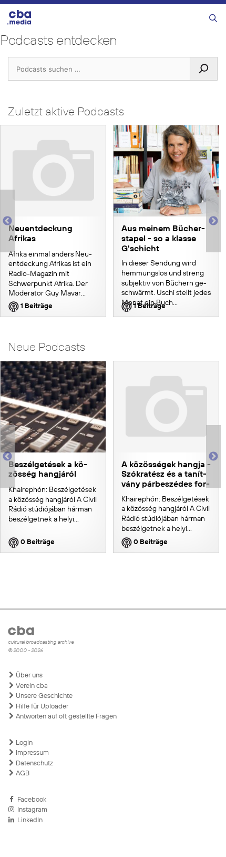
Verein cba (31, 686)
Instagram (30, 809)
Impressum (31, 753)
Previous (5, 221)
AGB (21, 773)
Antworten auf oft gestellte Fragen (65, 716)
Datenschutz (33, 763)
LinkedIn (28, 820)
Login (23, 743)
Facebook (30, 799)
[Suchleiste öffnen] (213, 18)
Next (213, 221)
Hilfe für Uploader (41, 706)
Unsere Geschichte (43, 696)
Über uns (28, 675)
